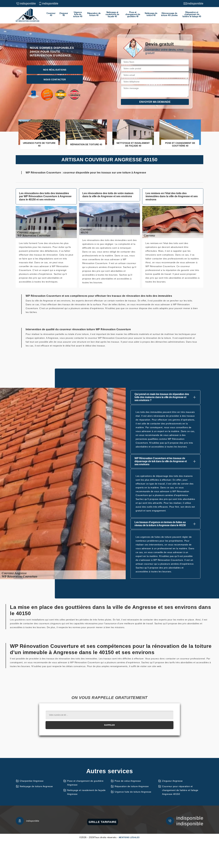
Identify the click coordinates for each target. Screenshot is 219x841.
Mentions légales (129, 837)
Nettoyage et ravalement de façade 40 (112, 14)
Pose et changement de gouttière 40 (132, 14)
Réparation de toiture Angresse (132, 786)
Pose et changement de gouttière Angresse (85, 783)
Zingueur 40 (63, 14)
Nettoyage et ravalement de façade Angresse (86, 792)
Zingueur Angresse (172, 781)
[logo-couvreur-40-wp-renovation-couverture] (27, 15)
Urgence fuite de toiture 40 (77, 14)
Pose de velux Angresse (128, 781)
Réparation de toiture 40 (94, 14)
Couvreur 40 (50, 14)
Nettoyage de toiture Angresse (36, 786)
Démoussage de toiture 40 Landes (169, 14)
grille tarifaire (102, 822)
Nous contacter (55, 79)
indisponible (28, 3)
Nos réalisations (54, 69)
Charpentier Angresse (31, 781)
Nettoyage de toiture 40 (151, 14)
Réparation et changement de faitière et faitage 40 (191, 14)
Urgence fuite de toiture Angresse (133, 792)
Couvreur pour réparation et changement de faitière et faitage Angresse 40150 (180, 790)
